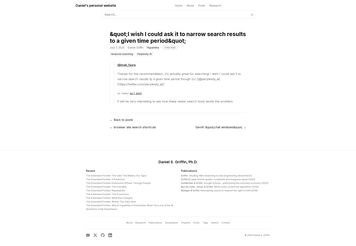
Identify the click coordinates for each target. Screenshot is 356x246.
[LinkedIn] (110, 235)
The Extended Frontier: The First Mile (106, 186)
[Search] (252, 14)
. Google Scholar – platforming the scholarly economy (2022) (224, 183)
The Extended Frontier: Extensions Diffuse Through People (118, 183)
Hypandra (153, 47)
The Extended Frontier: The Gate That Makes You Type (116, 175)
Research (215, 5)
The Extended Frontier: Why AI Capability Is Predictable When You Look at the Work (131, 205)
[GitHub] (103, 235)
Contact (226, 222)
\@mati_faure (126, 65)
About (190, 5)
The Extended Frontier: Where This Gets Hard (111, 201)
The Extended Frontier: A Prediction (105, 179)
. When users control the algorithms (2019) (220, 186)
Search (215, 222)
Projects (185, 222)
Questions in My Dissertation (101, 209)
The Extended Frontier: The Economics (107, 194)
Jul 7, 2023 (136, 93)
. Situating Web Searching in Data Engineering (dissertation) (216, 175)
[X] (95, 235)
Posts (201, 5)
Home (178, 5)
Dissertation (171, 222)
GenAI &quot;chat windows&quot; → (220, 127)
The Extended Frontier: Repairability (105, 190)
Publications (189, 170)
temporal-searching (122, 54)
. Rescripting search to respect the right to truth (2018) (219, 190)
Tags (205, 222)
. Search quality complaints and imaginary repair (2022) (218, 179)
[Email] (88, 235)
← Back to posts (121, 120)
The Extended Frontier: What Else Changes (109, 198)
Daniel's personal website (96, 5)
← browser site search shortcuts (133, 127)
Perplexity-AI (144, 54)
